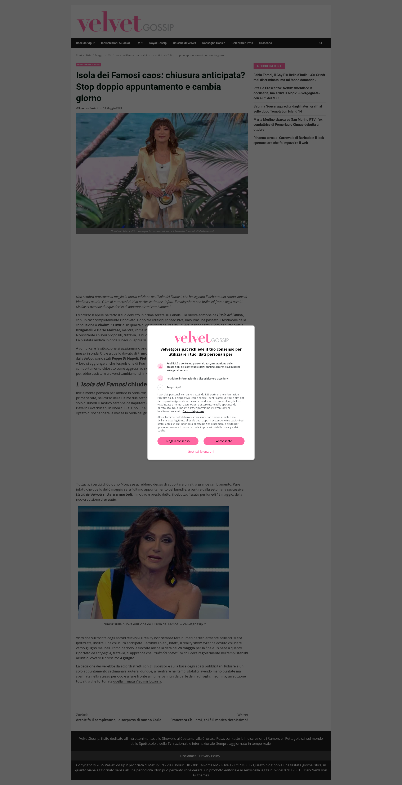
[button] (201, 387)
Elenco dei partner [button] (193, 411)
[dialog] (201, 392)
